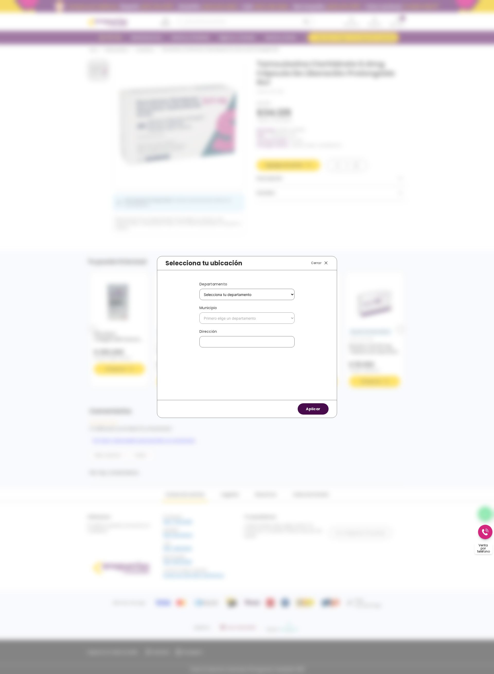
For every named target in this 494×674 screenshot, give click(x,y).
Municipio (208, 307)
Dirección (208, 331)
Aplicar (313, 409)
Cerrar (316, 263)
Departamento (213, 284)
